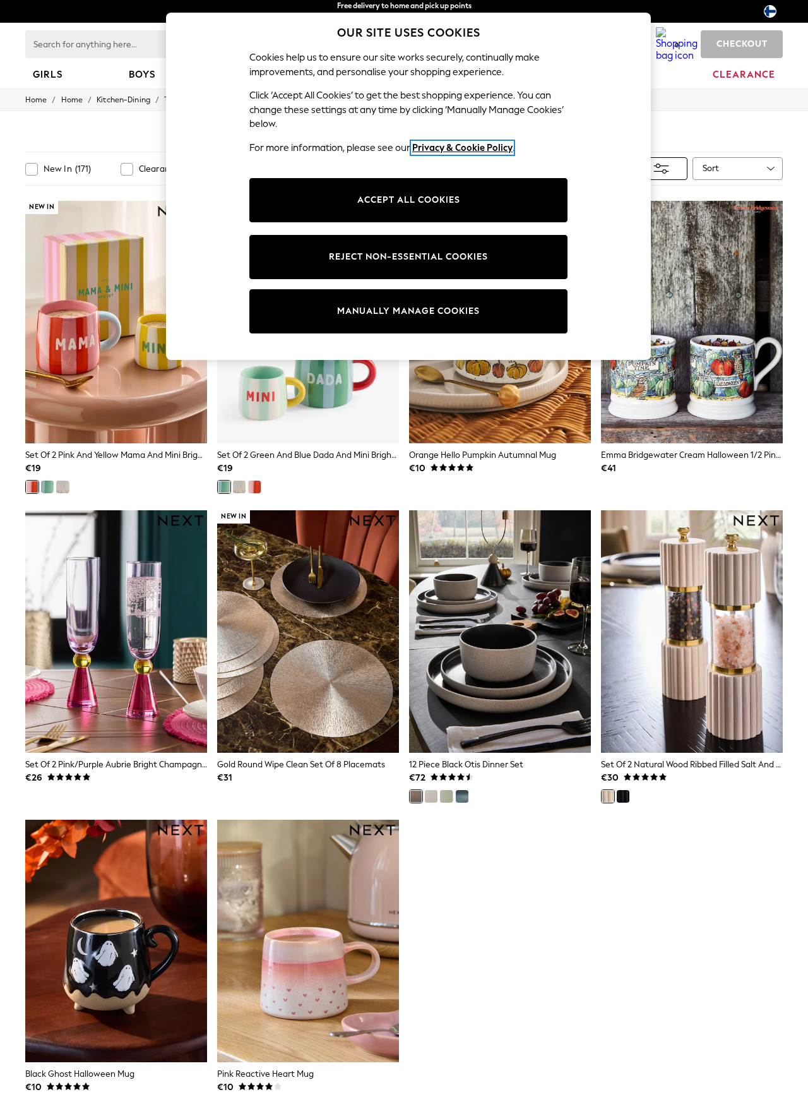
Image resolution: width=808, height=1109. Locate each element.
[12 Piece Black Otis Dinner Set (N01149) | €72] (500, 631)
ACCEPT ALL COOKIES (408, 200)
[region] (408, 186)
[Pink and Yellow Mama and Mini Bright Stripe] (32, 487)
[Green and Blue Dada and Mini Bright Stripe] (47, 487)
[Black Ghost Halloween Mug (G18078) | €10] (116, 941)
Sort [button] (711, 168)
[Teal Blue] (462, 796)
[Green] (446, 796)
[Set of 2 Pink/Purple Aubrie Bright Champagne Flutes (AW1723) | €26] (116, 631)
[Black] (416, 796)
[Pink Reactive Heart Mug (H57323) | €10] (308, 941)
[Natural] (431, 796)
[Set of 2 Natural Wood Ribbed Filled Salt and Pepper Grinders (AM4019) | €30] (692, 631)
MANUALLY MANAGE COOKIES (408, 311)
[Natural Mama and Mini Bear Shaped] (62, 487)
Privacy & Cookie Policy (462, 147)
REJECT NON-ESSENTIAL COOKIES (408, 256)
